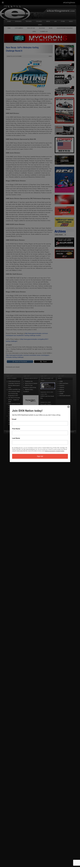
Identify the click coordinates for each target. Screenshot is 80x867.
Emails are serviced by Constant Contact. (54, 451)
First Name (16, 428)
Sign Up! (40, 456)
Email (14, 419)
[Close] (68, 407)
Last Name (16, 438)
